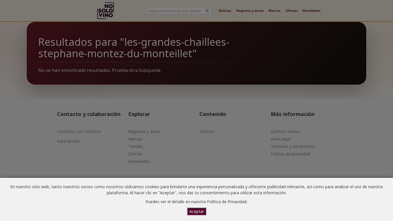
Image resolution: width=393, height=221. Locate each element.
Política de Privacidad (227, 201)
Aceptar (196, 211)
